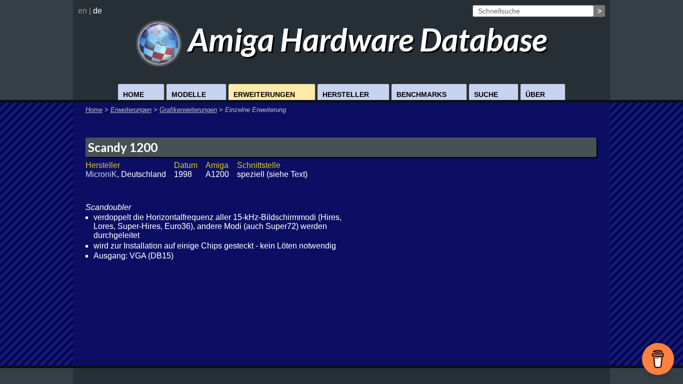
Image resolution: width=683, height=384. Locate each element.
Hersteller (345, 94)
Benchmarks (421, 94)
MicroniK (101, 174)
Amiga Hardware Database (364, 39)
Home (133, 94)
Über (535, 94)
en (82, 10)
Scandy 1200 (123, 147)
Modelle (189, 94)
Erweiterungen (264, 94)
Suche (486, 94)
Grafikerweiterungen (188, 110)
